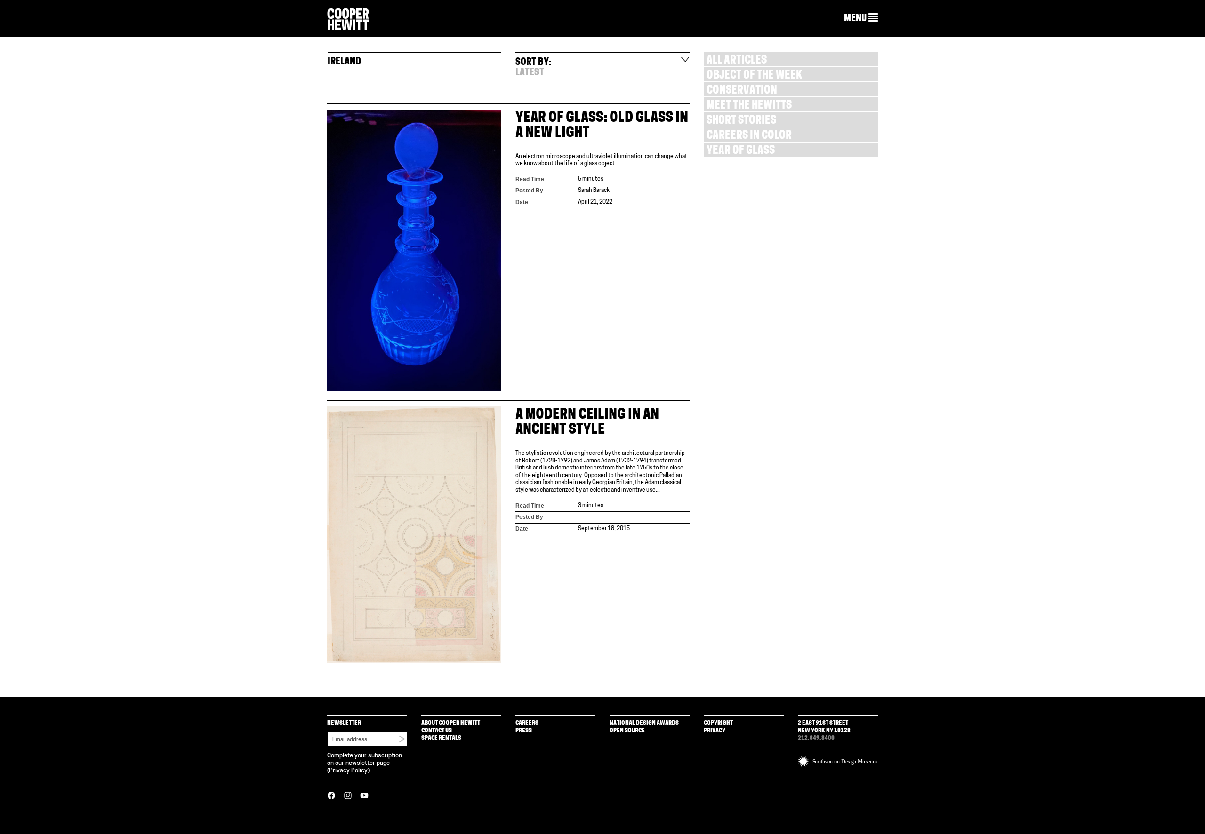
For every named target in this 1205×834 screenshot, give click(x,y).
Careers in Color (749, 136)
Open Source (627, 731)
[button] (861, 18)
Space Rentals (441, 738)
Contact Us (436, 731)
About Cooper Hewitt (450, 723)
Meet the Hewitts (749, 106)
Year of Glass (741, 151)
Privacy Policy (348, 771)
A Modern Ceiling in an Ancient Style (587, 422)
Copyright (718, 723)
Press (523, 731)
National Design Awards (644, 723)
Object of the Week (754, 76)
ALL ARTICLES (737, 61)
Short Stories (741, 121)
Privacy (714, 731)
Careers (526, 723)
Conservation (742, 91)
